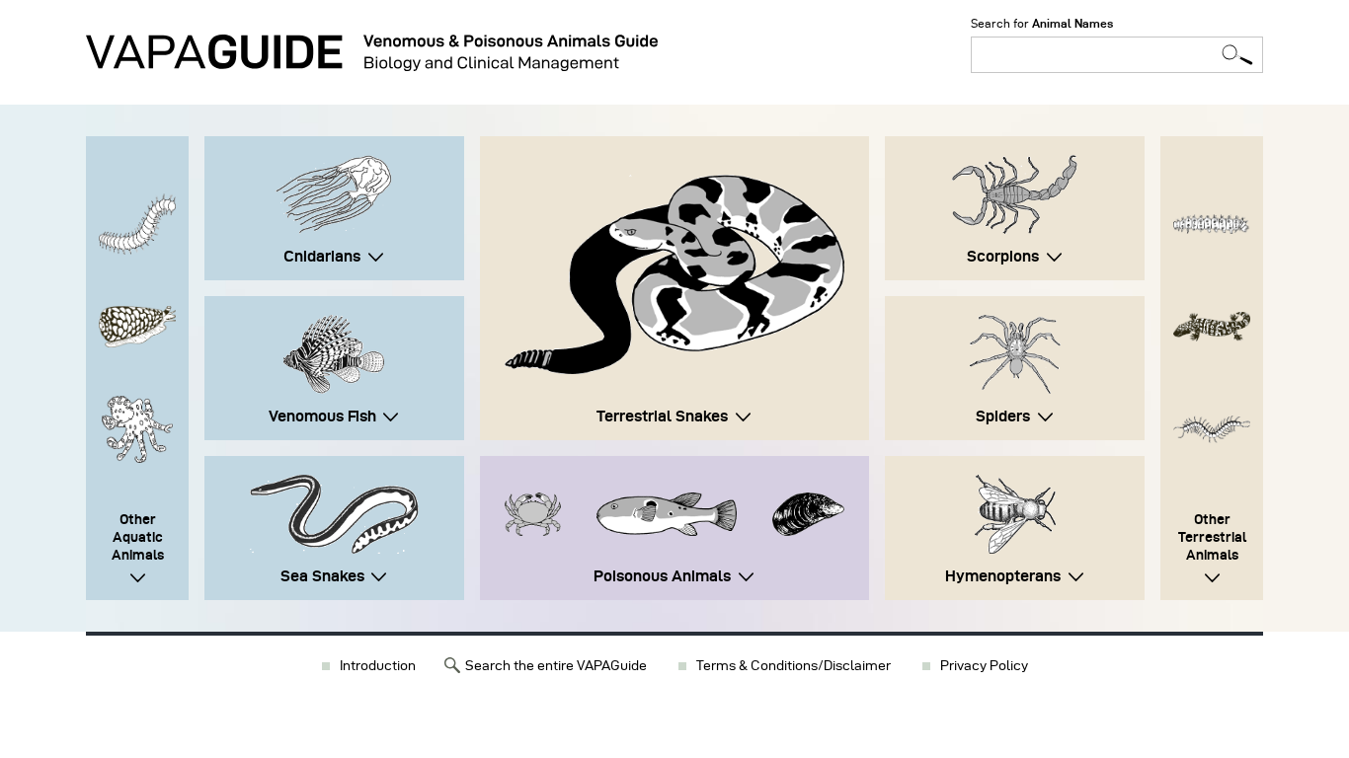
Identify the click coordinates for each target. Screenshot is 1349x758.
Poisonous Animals (662, 576)
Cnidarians (321, 256)
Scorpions (1003, 256)
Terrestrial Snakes (662, 416)
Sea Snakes (322, 576)
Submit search (1237, 54)
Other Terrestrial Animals (1212, 537)
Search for (1042, 23)
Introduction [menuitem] (378, 665)
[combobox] (1117, 55)
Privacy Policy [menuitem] (984, 665)
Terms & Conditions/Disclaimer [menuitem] (793, 665)
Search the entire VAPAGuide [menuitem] (556, 665)
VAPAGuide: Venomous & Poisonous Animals (372, 53)
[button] (674, 274)
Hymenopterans (1003, 576)
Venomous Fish (322, 416)
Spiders (1003, 416)
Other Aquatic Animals (138, 537)
